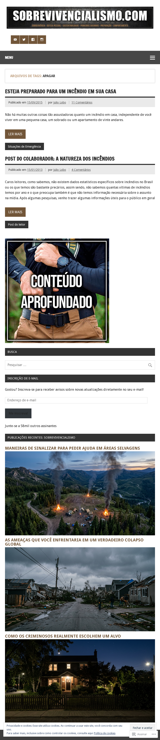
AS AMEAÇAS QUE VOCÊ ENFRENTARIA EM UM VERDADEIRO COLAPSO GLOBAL (74, 542)
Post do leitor (16, 224)
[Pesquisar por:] (80, 365)
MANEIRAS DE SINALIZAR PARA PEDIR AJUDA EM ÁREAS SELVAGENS (72, 448)
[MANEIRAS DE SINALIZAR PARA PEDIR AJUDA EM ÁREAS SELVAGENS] (80, 534)
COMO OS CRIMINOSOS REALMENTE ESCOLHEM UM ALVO (63, 636)
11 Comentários (81, 102)
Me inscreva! (18, 413)
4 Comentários (81, 169)
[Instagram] (42, 39)
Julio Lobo (59, 102)
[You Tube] (15, 39)
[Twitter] (24, 39)
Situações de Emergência (24, 146)
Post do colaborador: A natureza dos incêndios (60, 158)
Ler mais (15, 134)
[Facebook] (33, 39)
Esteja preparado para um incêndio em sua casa (60, 91)
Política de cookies (104, 733)
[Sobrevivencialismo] (80, 27)
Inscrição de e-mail (23, 378)
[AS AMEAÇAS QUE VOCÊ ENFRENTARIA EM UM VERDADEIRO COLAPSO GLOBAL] (80, 630)
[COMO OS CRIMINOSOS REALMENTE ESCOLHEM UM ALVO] (80, 722)
